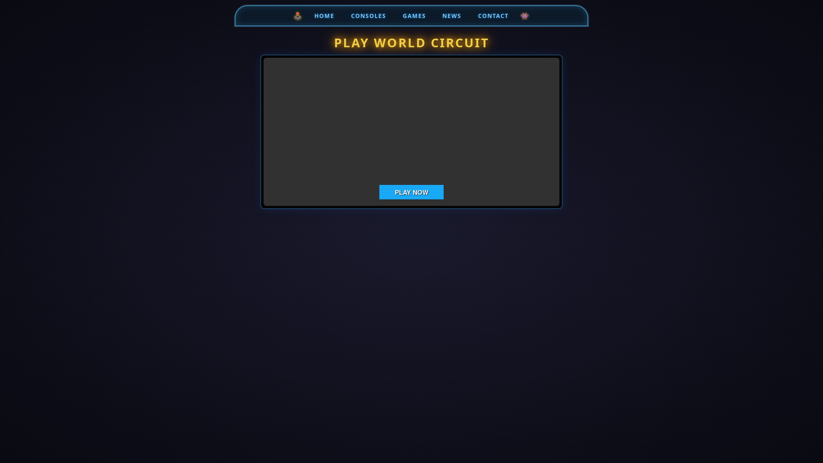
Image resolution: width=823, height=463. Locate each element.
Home (324, 16)
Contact (493, 16)
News (451, 16)
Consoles (368, 16)
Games (414, 16)
